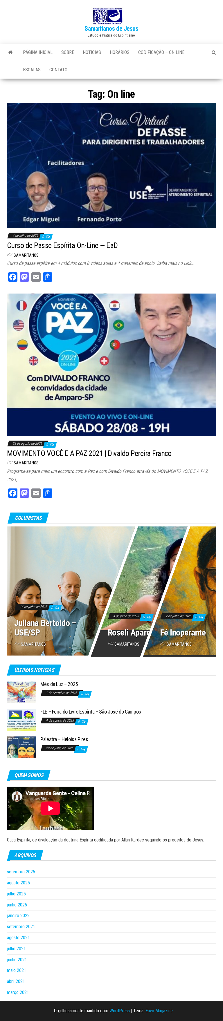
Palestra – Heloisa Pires (64, 739)
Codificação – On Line (161, 52)
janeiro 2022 (18, 915)
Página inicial (38, 52)
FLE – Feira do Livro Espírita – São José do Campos (90, 712)
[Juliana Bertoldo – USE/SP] (111, 590)
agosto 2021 (18, 937)
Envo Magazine (159, 1010)
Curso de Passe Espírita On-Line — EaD (62, 245)
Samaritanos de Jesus (111, 28)
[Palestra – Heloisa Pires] (21, 747)
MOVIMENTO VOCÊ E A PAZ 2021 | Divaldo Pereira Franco (89, 453)
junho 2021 (17, 959)
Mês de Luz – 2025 (59, 684)
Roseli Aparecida (136, 632)
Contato (58, 70)
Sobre (67, 52)
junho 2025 (17, 905)
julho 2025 (16, 894)
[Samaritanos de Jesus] (11, 52)
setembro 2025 (21, 872)
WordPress (119, 1010)
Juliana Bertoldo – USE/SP (45, 628)
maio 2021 (16, 970)
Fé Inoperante (183, 632)
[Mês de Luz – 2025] (21, 692)
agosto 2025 (18, 883)
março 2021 (18, 992)
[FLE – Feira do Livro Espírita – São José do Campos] (21, 719)
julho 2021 (16, 948)
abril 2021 (16, 981)
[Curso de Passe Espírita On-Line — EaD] (111, 165)
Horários (120, 52)
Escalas (32, 70)
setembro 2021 (21, 926)
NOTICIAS (92, 52)
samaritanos (26, 255)
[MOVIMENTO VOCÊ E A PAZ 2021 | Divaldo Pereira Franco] (111, 364)
